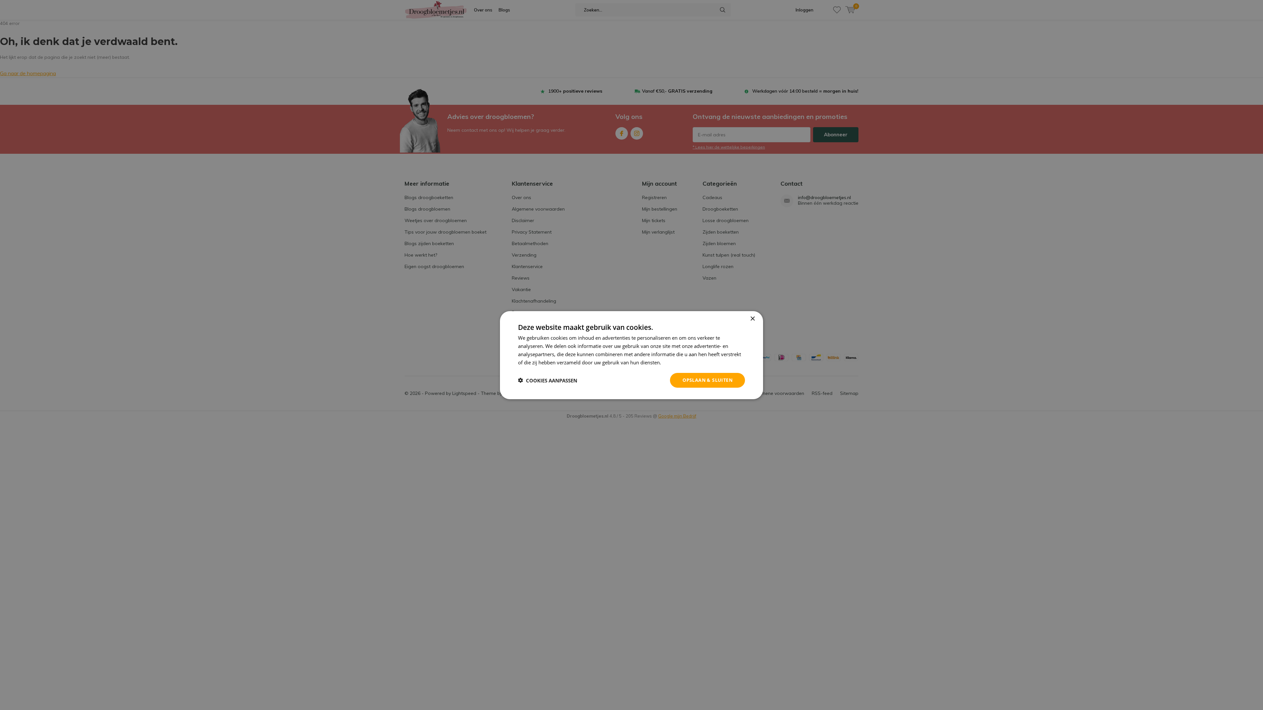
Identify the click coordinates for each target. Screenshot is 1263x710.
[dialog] (631, 355)
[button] (547, 380)
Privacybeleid (677, 362)
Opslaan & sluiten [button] (707, 380)
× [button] (752, 318)
